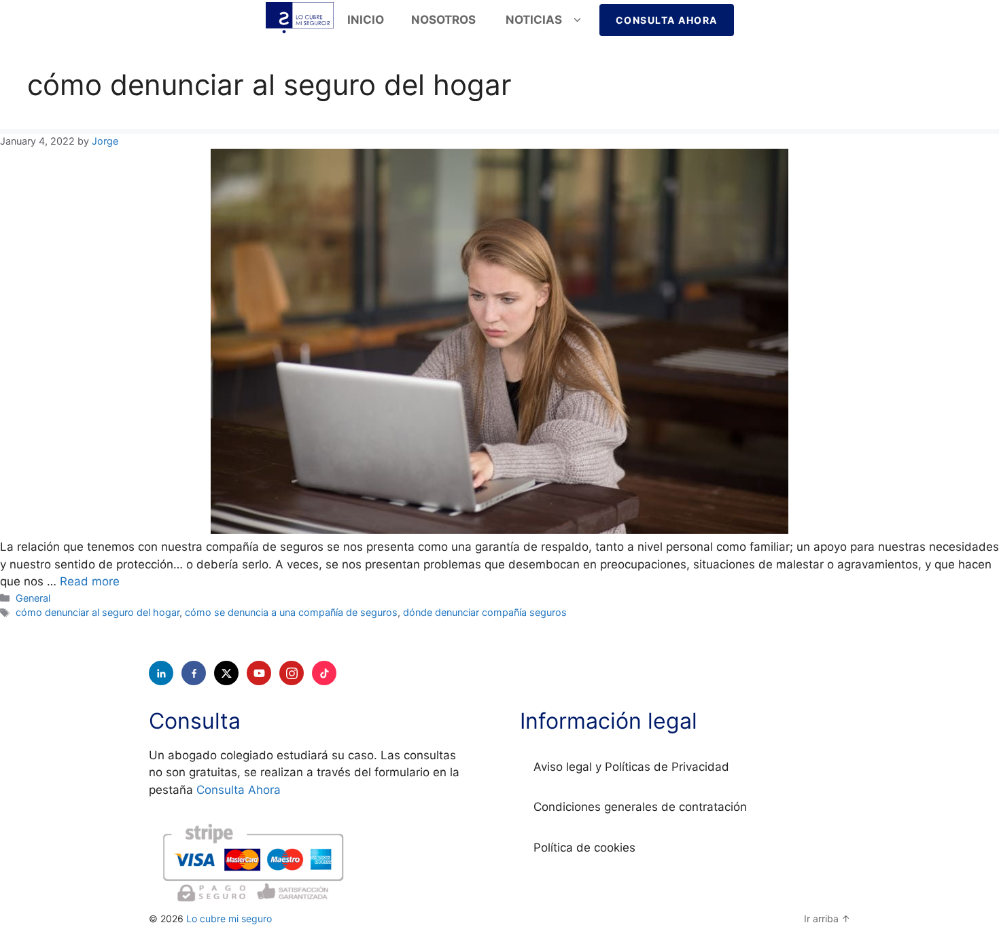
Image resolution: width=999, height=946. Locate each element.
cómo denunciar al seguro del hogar (97, 612)
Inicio (365, 19)
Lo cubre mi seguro (229, 918)
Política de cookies (584, 847)
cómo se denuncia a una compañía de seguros (291, 612)
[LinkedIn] (161, 673)
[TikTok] (324, 673)
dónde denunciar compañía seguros (485, 612)
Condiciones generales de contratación (640, 807)
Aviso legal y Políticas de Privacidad (631, 767)
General (33, 598)
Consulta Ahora (667, 20)
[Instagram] (291, 673)
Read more (90, 581)
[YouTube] (259, 673)
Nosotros (444, 19)
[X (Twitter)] (226, 673)
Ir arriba (827, 918)
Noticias (534, 19)
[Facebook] (193, 673)
